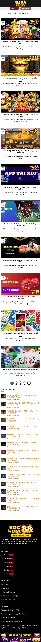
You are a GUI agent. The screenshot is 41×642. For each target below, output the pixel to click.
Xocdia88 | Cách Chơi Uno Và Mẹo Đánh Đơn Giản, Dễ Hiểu (20, 334)
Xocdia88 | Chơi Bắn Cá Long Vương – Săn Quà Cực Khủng (22, 491)
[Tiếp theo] (29, 383)
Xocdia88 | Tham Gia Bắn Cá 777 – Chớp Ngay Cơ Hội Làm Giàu (23, 475)
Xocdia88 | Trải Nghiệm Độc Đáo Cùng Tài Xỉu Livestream (20, 297)
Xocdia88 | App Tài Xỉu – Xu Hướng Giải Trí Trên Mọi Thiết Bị (20, 188)
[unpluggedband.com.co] (20, 3)
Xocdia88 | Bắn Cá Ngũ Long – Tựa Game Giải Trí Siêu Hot (23, 499)
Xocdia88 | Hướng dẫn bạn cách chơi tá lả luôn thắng (20, 369)
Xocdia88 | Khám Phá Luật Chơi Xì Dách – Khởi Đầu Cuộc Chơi (21, 483)
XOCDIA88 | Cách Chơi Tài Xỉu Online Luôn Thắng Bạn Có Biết (22, 507)
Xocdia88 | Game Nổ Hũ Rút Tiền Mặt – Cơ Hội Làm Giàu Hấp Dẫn (20, 79)
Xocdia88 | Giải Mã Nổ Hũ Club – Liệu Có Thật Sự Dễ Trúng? (21, 115)
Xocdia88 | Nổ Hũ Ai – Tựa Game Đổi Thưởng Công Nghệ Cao (20, 151)
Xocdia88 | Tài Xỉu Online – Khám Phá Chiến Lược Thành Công (20, 224)
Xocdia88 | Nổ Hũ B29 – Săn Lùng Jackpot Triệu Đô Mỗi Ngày (20, 42)
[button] (2, 3)
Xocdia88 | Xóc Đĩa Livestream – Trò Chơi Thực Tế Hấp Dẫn (20, 261)
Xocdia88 (28, 14)
